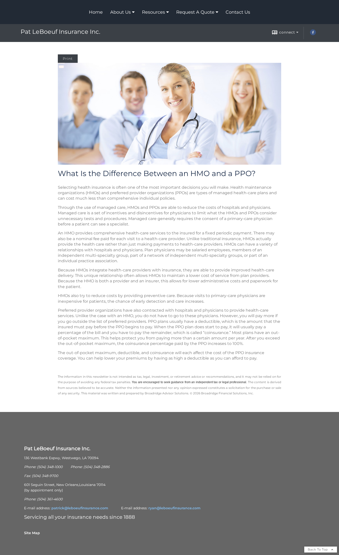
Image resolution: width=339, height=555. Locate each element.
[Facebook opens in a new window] (313, 34)
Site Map (32, 533)
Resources (153, 12)
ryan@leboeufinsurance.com (174, 508)
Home (96, 12)
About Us (120, 12)
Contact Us (238, 12)
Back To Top (318, 549)
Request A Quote (195, 12)
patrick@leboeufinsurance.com (79, 508)
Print (68, 58)
